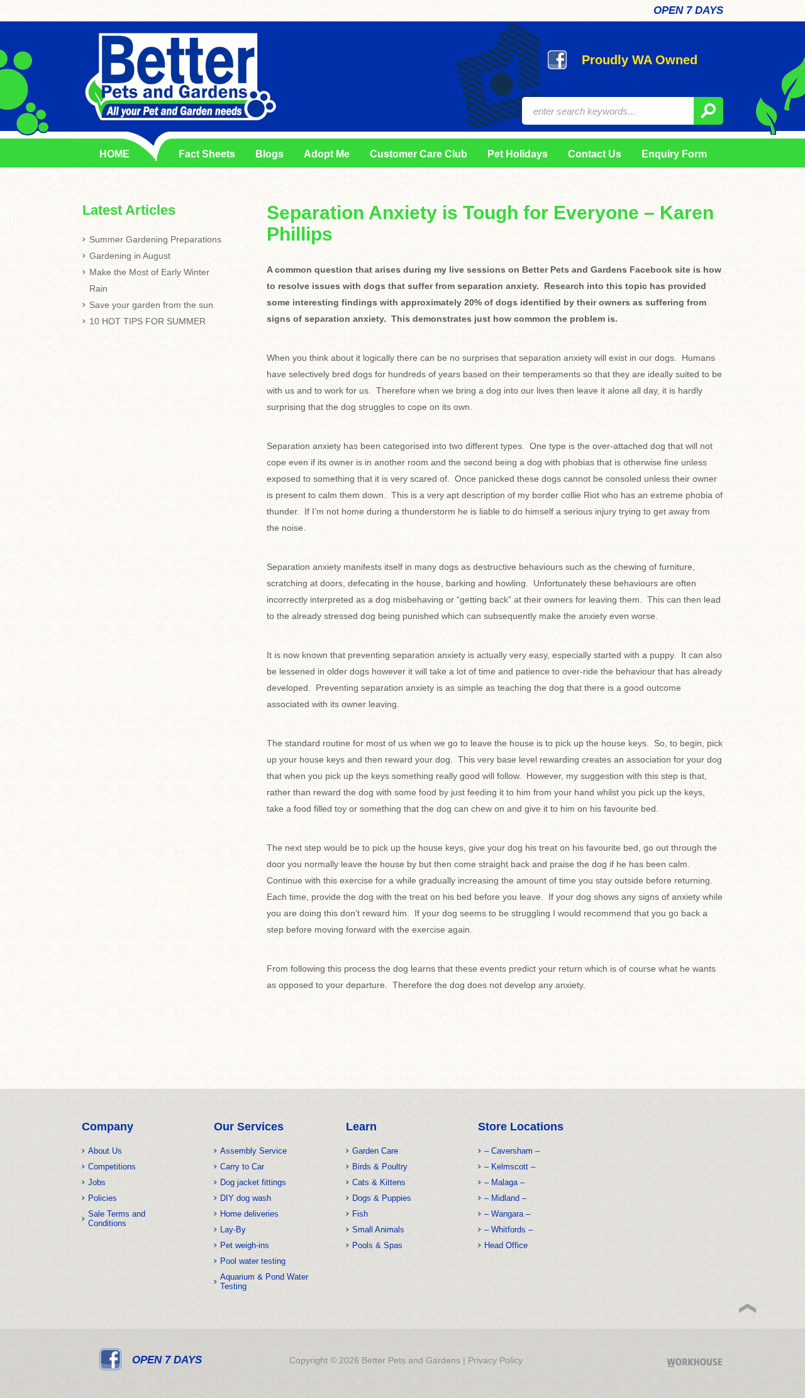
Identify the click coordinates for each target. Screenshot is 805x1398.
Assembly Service (253, 1151)
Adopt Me (327, 154)
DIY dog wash (245, 1198)
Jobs (97, 1182)
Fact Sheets (204, 154)
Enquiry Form (674, 154)
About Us (105, 1151)
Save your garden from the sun (151, 305)
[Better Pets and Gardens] (180, 77)
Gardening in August (129, 256)
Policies (102, 1198)
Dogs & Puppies (381, 1198)
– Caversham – (512, 1151)
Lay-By (233, 1229)
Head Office (506, 1245)
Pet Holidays (517, 154)
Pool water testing (253, 1261)
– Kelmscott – (509, 1166)
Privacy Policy (495, 1360)
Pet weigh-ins (244, 1245)
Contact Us (594, 154)
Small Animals (378, 1229)
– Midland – (505, 1198)
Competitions (112, 1166)
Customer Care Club (418, 154)
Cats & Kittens (379, 1182)
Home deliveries (249, 1214)
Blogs (269, 154)
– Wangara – (507, 1214)
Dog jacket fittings (253, 1182)
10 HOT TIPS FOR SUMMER (147, 321)
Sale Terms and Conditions (116, 1218)
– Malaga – (504, 1182)
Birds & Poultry (380, 1166)
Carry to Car (242, 1166)
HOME (114, 154)
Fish (360, 1214)
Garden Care (375, 1151)
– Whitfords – (508, 1229)
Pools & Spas (377, 1245)
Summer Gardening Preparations (155, 239)
